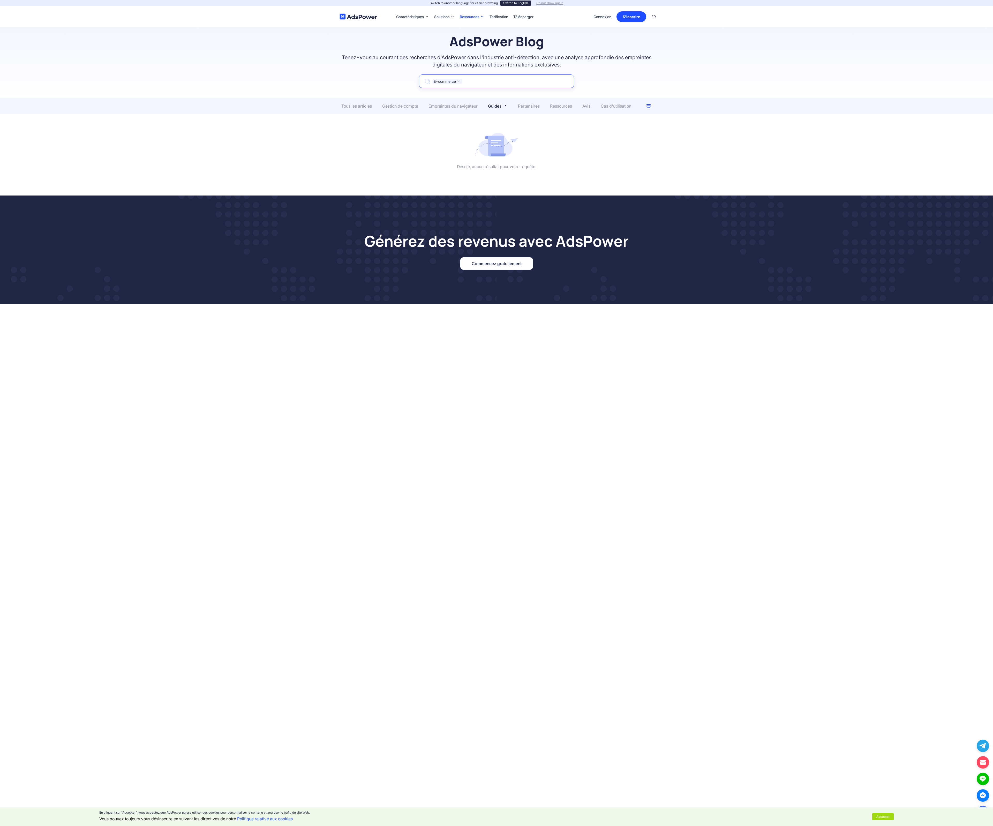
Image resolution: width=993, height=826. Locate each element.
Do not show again (549, 3)
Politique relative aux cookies (265, 818)
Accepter (883, 817)
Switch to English (515, 3)
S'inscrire (631, 16)
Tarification (499, 9)
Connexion (602, 16)
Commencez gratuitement (497, 263)
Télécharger (523, 9)
